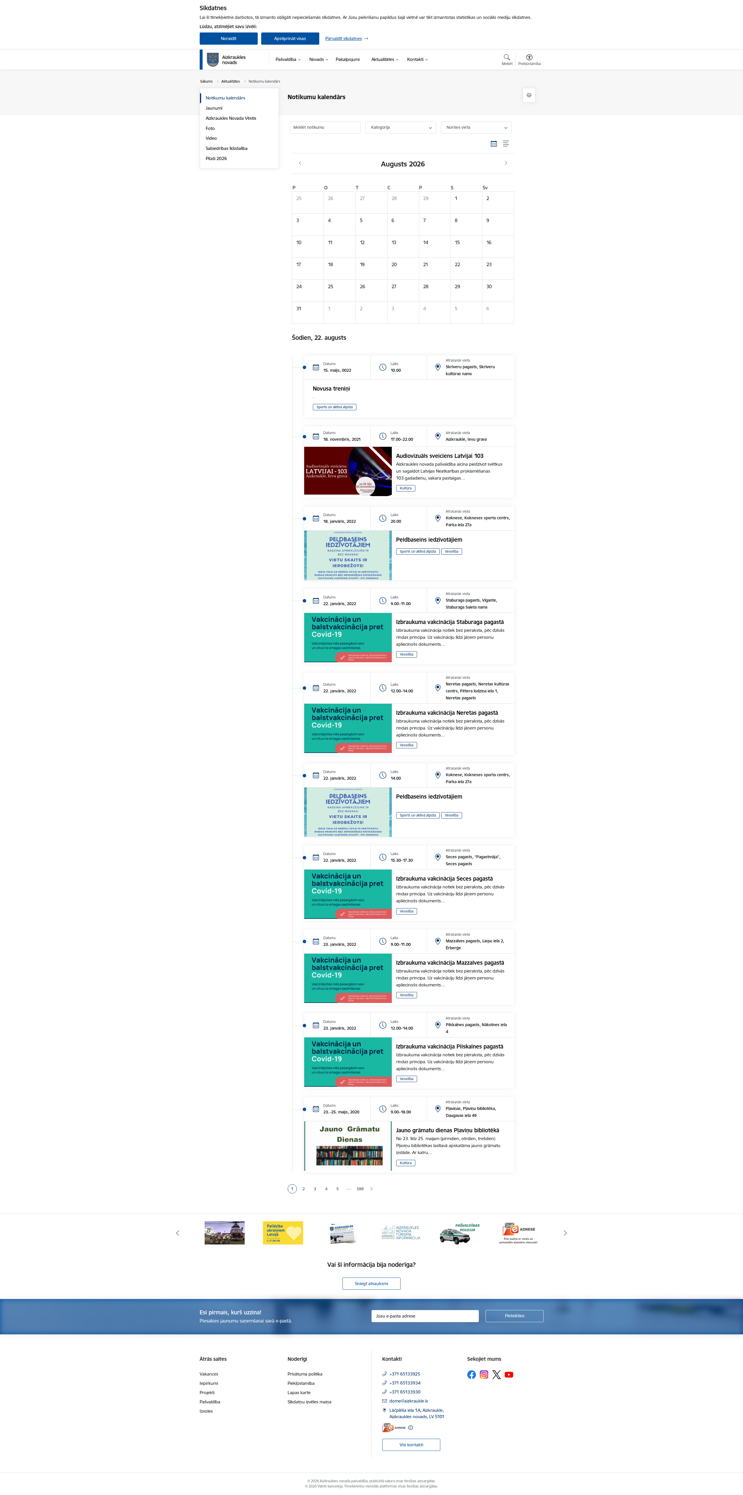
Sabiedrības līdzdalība (227, 148)
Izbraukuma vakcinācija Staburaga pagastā (450, 621)
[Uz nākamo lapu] (371, 1189)
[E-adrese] (393, 1427)
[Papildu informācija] (410, 1427)
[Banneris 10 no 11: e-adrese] (459, 1232)
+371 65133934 (405, 1383)
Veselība (451, 551)
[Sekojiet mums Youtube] (509, 1374)
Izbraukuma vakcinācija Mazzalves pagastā (450, 962)
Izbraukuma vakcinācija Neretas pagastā (447, 712)
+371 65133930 (405, 1392)
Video (211, 138)
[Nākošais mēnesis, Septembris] (506, 163)
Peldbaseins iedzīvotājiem (429, 539)
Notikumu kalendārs (225, 98)
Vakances (209, 1374)
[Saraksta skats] (506, 144)
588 (360, 1188)
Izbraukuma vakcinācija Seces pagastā (444, 878)
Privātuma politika (305, 1374)
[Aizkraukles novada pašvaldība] (226, 60)
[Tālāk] (565, 1233)
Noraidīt (228, 38)
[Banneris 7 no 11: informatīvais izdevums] (283, 1232)
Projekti (207, 1392)
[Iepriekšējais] (177, 1233)
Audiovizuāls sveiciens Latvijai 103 (440, 455)
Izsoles (206, 1411)
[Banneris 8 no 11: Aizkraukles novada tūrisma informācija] (342, 1232)
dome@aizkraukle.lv (408, 1401)
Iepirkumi (209, 1383)
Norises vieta (458, 127)
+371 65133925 (404, 1374)
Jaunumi (214, 108)
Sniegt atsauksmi (371, 1283)
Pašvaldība (210, 1402)
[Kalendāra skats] (494, 144)
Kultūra (406, 488)
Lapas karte (299, 1392)
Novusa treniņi (331, 388)
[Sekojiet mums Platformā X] (496, 1374)
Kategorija (380, 127)
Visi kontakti (411, 1444)
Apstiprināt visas (290, 38)
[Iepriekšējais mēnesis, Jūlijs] (300, 163)
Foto (210, 128)
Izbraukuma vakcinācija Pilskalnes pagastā (449, 1046)
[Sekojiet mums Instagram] (484, 1374)
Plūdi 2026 (216, 158)
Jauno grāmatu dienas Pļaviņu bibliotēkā (447, 1130)
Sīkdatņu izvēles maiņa (309, 1402)
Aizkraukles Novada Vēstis (231, 118)
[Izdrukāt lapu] (529, 95)
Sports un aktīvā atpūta (335, 407)
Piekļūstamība (301, 1383)
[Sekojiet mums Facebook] (471, 1374)
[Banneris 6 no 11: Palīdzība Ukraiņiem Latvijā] (224, 1232)
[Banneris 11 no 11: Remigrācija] (518, 1232)
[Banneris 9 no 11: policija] (400, 1232)
